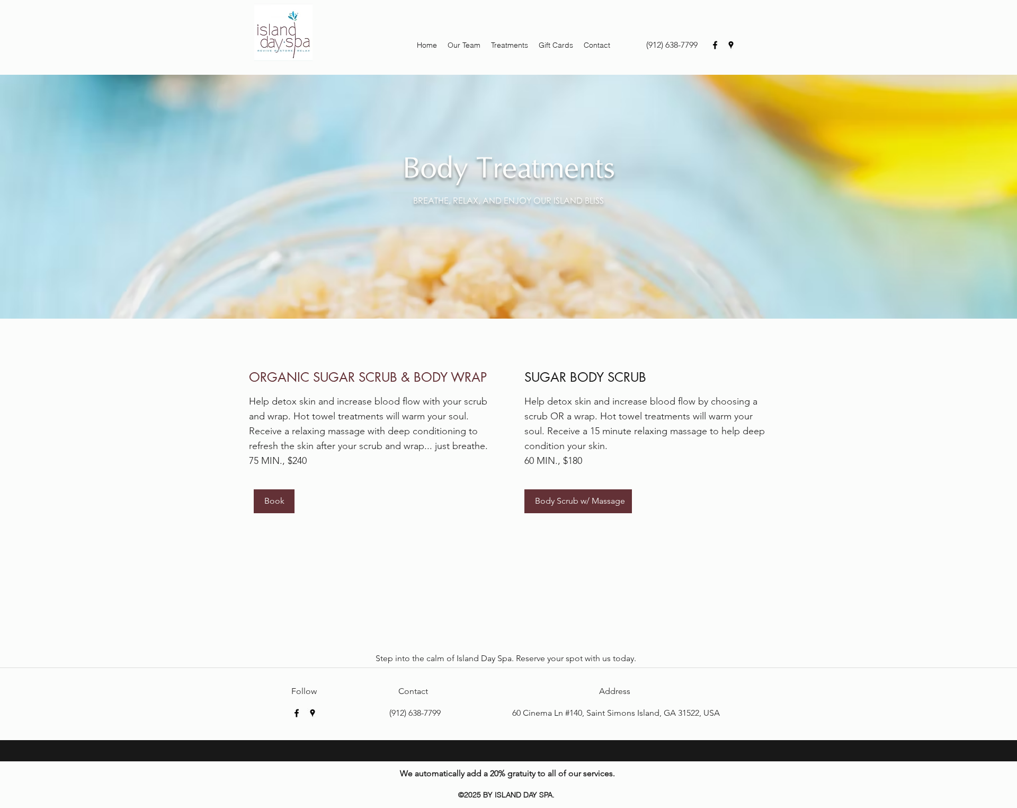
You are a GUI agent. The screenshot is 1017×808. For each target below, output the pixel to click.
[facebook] (715, 45)
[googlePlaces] (731, 45)
